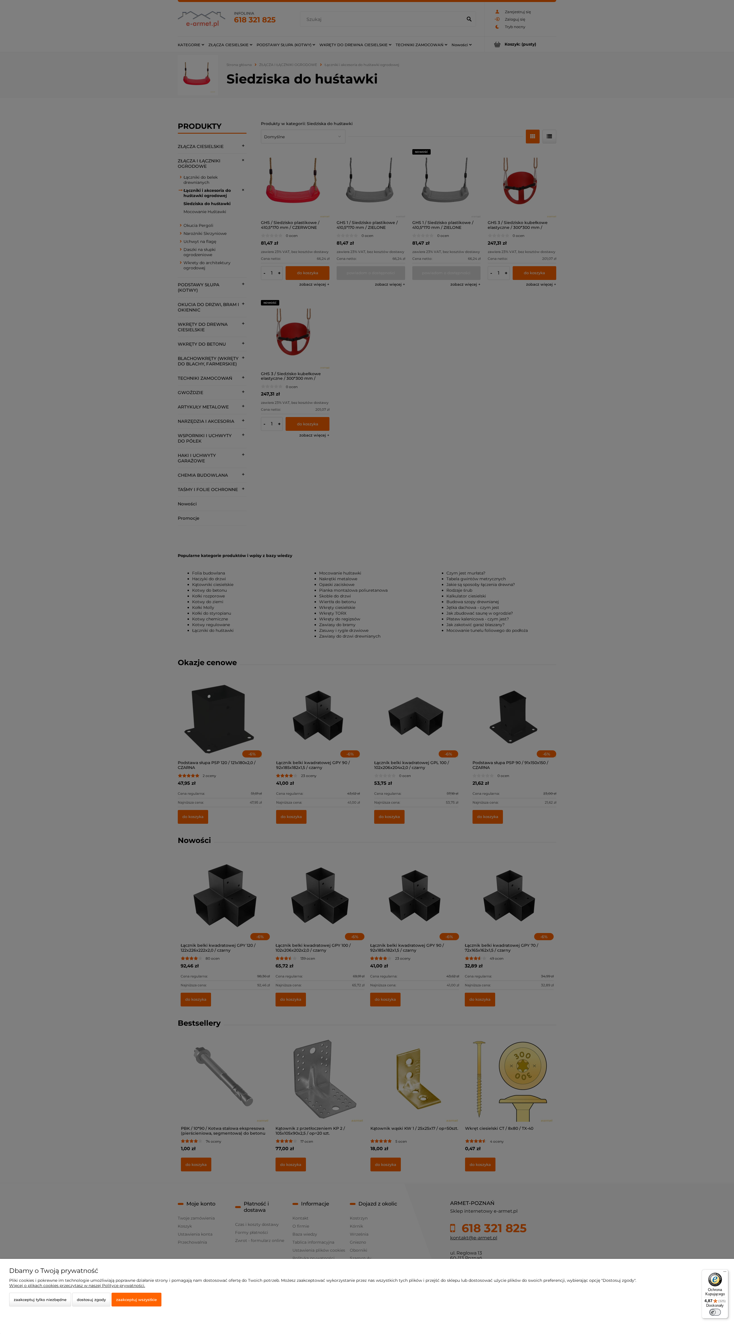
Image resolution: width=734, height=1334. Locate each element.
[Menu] (724, 1272)
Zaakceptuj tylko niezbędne (40, 1299)
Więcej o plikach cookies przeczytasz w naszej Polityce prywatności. (77, 1285)
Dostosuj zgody (91, 1299)
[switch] (715, 1312)
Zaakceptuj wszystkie (136, 1299)
